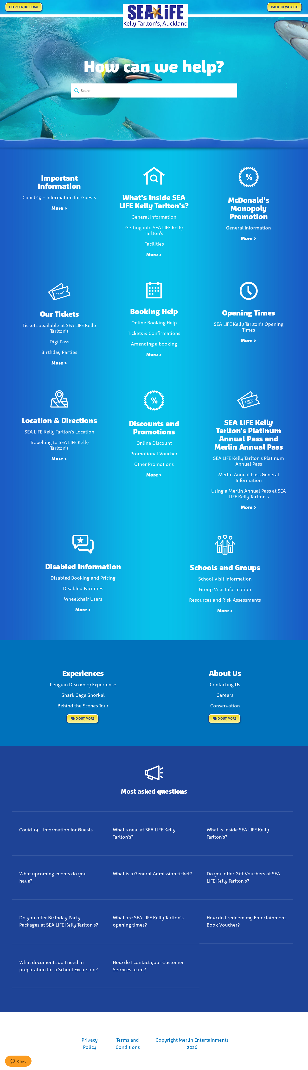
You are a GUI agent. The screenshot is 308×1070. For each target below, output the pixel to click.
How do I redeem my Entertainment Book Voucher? (246, 921)
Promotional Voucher (154, 454)
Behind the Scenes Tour (83, 706)
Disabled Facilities (83, 588)
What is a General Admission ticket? (152, 874)
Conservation (225, 706)
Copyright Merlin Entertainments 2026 (192, 1043)
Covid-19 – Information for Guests (59, 197)
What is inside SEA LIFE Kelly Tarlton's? (238, 833)
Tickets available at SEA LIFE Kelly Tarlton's (59, 328)
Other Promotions (154, 464)
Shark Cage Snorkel (83, 695)
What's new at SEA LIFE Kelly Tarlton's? (144, 833)
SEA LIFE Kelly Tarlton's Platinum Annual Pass (248, 461)
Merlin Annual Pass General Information (248, 477)
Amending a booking (154, 344)
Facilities (154, 244)
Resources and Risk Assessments (225, 600)
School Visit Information (225, 579)
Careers (225, 695)
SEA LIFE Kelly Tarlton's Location (59, 432)
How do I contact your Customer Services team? (148, 965)
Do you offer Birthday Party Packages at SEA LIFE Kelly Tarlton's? (58, 921)
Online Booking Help (154, 323)
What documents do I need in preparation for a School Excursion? (58, 965)
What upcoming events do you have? (53, 877)
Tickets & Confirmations (154, 333)
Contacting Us (225, 684)
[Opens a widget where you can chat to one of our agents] (18, 1062)
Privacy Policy (90, 1043)
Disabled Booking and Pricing (83, 578)
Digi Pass (59, 342)
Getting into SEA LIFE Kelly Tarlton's (154, 230)
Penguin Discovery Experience (83, 684)
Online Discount (154, 443)
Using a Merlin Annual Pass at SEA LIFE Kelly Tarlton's (248, 494)
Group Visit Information (225, 589)
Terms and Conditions (128, 1043)
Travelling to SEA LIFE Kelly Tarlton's (59, 445)
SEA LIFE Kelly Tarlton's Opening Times (248, 327)
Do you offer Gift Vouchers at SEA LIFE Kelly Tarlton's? (243, 877)
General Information (154, 217)
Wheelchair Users (83, 599)
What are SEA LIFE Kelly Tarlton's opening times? (148, 921)
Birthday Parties (59, 352)
